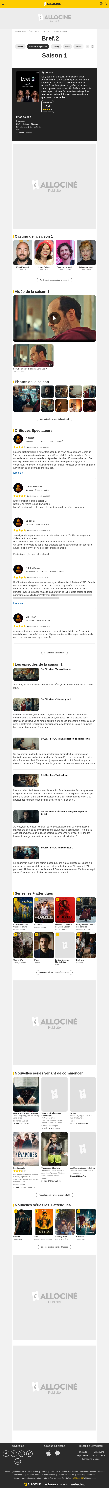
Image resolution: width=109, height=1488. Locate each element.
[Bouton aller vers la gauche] (87, 46)
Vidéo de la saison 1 (32, 291)
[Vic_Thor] (18, 618)
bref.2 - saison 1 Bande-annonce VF (30, 369)
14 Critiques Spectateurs (54, 653)
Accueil (17, 31)
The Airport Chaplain (50, 1168)
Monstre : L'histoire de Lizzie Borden (63, 926)
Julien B (30, 521)
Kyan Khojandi (22, 267)
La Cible (38, 925)
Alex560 (30, 438)
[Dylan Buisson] (18, 488)
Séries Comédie (33, 31)
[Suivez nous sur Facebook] (6, 1453)
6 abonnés (30, 441)
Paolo (36, 960)
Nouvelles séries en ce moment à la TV (54, 1195)
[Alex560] (18, 439)
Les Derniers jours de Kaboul (82, 1168)
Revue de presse (33, 1475)
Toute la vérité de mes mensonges (51, 1114)
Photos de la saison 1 (33, 382)
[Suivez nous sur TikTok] (29, 1453)
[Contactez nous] (18, 1461)
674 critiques (42, 572)
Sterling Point (61, 1236)
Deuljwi (73, 1113)
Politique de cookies (70, 1472)
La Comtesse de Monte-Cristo (62, 961)
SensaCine (99, 1452)
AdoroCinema (98, 1455)
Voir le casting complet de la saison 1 (54, 280)
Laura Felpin (44, 267)
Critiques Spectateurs (34, 430)
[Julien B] (18, 522)
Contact (7, 1472)
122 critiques (41, 441)
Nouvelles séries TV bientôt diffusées (54, 972)
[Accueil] (52, 4)
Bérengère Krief (86, 267)
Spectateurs (47, 102)
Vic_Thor (31, 617)
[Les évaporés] (26, 1149)
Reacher (16, 1236)
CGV (58, 1472)
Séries (24, 31)
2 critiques (30, 620)
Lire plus (18, 473)
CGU (52, 1472)
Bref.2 (43, 31)
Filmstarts (82, 1452)
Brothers (80, 960)
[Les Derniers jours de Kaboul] (83, 1149)
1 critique (29, 490)
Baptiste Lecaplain (65, 267)
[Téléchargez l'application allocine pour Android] (59, 1453)
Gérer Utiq (81, 1475)
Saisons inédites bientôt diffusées (54, 1247)
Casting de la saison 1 (34, 236)
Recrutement (33, 1472)
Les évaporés (19, 1168)
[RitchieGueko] (18, 569)
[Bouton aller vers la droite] (92, 46)
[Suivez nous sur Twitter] (14, 1453)
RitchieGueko (33, 568)
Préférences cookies (88, 1472)
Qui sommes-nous (19, 1472)
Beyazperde (82, 1455)
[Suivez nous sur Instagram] (22, 1453)
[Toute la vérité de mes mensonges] (54, 1094)
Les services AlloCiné (66, 1475)
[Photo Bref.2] (26, 398)
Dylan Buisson (34, 486)
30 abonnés (30, 572)
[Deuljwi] (83, 1094)
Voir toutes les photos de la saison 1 (54, 419)
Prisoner (80, 1236)
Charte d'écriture (48, 1475)
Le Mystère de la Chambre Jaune (20, 926)
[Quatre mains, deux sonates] (26, 1094)
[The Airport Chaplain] (54, 1149)
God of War (18, 960)
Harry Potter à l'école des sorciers (85, 926)
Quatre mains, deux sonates (25, 1113)
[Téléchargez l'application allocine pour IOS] (50, 1453)
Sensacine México (90, 1459)
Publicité (44, 1472)
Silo (36, 1236)
